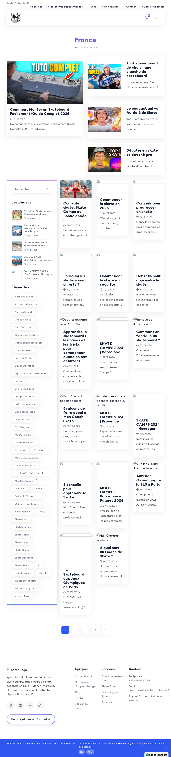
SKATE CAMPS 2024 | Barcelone (111, 347)
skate (42, 511)
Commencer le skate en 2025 (111, 203)
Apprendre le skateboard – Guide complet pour (35, 228)
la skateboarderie (25, 404)
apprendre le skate (26, 304)
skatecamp (21, 542)
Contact (131, 6)
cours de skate (23, 350)
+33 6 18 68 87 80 (19, 3)
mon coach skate (25, 465)
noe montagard (24, 480)
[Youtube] (20, 705)
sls (39, 565)
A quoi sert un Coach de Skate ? (111, 551)
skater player (22, 565)
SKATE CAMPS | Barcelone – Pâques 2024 (111, 494)
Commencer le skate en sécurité (111, 280)
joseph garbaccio (25, 396)
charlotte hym (23, 319)
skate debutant (24, 557)
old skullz (20, 488)
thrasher (44, 573)
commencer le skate (27, 335)
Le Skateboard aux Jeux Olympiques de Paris (74, 578)
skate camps (22, 550)
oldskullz (39, 488)
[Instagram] (30, 705)
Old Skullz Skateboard (27, 496)
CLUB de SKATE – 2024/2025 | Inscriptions (38, 258)
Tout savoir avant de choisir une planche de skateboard (142, 69)
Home (76, 47)
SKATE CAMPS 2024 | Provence (111, 416)
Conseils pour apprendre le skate (148, 280)
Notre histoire (83, 676)
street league (23, 573)
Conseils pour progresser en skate (148, 207)
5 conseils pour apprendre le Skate (74, 490)
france (19, 381)
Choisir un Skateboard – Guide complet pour (37, 213)
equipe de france (24, 365)
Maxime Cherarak (25, 442)
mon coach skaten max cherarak (32, 474)
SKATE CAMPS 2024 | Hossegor (148, 424)
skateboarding (23, 526)
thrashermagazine (25, 588)
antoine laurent (24, 296)
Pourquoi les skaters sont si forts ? (74, 280)
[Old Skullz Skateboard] (16, 18)
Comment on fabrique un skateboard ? (148, 335)
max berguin (22, 427)
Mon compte (111, 6)
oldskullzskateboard (26, 503)
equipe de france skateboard (31, 373)
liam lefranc (22, 419)
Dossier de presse (154, 6)
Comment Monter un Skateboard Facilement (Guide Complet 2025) (40, 111)
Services (37, 6)
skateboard (21, 519)
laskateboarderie (25, 411)
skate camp (22, 534)
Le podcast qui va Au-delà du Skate (142, 110)
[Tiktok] (40, 705)
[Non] (166, 748)
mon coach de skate (27, 457)
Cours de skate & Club (112, 678)
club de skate (23, 327)
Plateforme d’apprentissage (66, 6)
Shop (93, 6)
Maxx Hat (20, 450)
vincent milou (22, 596)
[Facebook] (11, 705)
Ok (81, 752)
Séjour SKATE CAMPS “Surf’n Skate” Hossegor (38, 273)
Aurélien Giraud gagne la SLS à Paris (148, 480)
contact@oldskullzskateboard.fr (149, 690)
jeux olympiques (24, 388)
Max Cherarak (23, 434)
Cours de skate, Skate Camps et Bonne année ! (75, 211)
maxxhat (39, 450)
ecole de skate (23, 358)
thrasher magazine (25, 580)
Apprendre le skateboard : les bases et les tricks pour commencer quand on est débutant (75, 346)
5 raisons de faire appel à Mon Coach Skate (74, 414)
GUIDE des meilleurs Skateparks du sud (35, 244)
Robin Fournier (23, 511)
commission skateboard (29, 342)
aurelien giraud (23, 311)
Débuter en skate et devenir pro (142, 152)
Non (90, 752)
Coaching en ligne (110, 694)
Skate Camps (110, 686)
